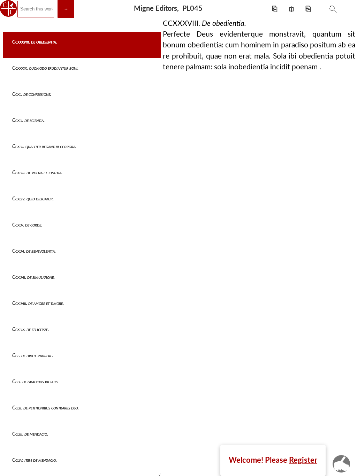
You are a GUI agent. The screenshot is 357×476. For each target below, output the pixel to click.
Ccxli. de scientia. (28, 120)
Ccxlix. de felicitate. (30, 329)
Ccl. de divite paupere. (32, 355)
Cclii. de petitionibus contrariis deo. (45, 408)
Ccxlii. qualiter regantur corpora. (44, 146)
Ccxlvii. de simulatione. (33, 277)
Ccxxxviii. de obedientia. (34, 42)
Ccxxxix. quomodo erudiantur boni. (45, 68)
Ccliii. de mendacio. (30, 434)
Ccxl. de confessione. (31, 94)
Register (303, 460)
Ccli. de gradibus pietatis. (35, 381)
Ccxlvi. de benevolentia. (34, 251)
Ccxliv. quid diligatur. (33, 199)
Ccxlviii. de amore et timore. (38, 303)
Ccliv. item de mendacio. (34, 460)
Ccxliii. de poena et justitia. (37, 172)
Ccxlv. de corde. (27, 225)
